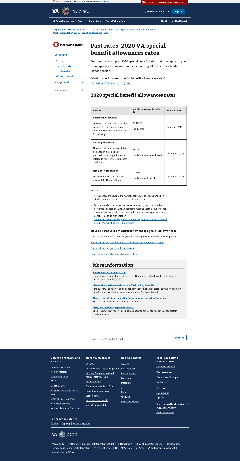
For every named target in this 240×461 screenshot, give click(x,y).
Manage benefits (63, 82)
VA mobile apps (93, 381)
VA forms (90, 363)
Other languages (81, 423)
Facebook (126, 378)
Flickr (124, 392)
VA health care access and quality (102, 368)
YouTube (125, 396)
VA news (125, 363)
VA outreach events (60, 403)
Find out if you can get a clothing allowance (112, 248)
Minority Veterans (59, 376)
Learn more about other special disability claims (114, 254)
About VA (94, 21)
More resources (62, 90)
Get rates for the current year (110, 83)
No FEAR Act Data (123, 447)
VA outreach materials (97, 400)
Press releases (128, 368)
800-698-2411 (162, 393)
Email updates (128, 373)
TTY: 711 (160, 398)
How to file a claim (63, 66)
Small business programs (63, 398)
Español (54, 423)
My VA (164, 21)
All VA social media (130, 401)
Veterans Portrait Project (64, 452)
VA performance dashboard (161, 447)
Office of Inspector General (149, 443)
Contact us (165, 11)
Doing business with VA (97, 391)
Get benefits (61, 54)
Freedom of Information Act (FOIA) (99, 443)
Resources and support (168, 377)
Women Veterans (59, 371)
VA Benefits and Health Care (67, 21)
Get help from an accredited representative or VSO (100, 375)
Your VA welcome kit (96, 405)
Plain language (173, 443)
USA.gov (140, 447)
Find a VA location (165, 412)
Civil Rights (73, 443)
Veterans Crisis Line (165, 366)
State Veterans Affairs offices (100, 386)
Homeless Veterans (60, 367)
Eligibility (59, 61)
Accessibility (58, 443)
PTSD (53, 381)
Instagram (126, 382)
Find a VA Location (115, 21)
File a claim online (63, 71)
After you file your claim (66, 76)
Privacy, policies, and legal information (71, 447)
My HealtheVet (179, 21)
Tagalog (66, 423)
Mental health (58, 385)
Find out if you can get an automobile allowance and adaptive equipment (127, 242)
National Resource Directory (65, 408)
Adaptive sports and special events (64, 392)
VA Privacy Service (103, 447)
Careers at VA (92, 395)
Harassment (126, 443)
